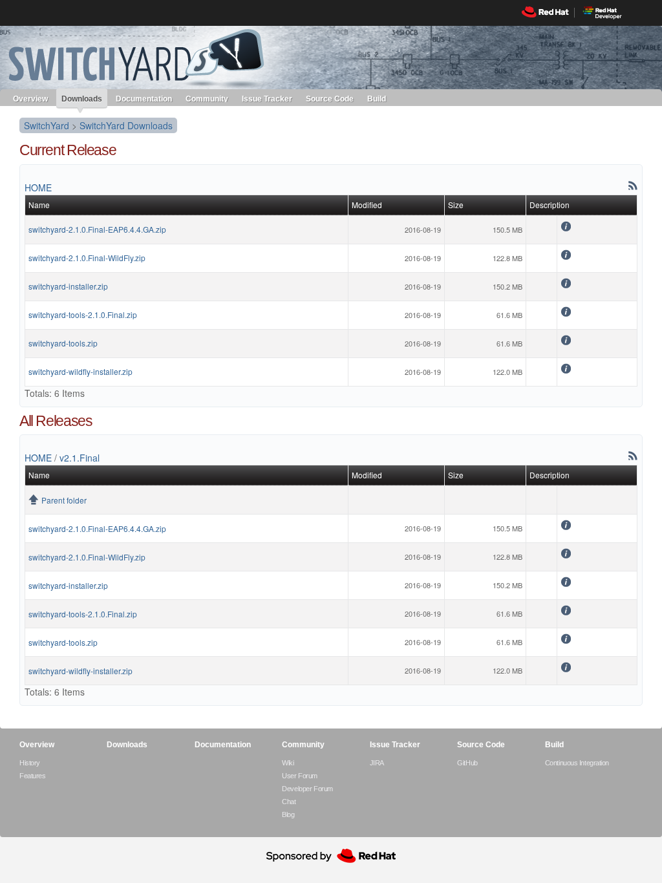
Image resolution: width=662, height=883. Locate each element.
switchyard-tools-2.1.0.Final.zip (82, 314)
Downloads (81, 98)
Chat (288, 801)
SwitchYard (46, 125)
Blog (288, 814)
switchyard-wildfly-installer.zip (80, 371)
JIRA (377, 763)
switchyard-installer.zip (68, 286)
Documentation (144, 98)
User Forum (299, 776)
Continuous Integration (577, 763)
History (29, 763)
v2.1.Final (79, 457)
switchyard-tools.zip (63, 342)
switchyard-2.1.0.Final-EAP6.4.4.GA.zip (97, 229)
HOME (38, 187)
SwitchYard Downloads (126, 125)
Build (376, 98)
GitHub (467, 763)
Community (207, 98)
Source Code (330, 98)
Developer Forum (307, 789)
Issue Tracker (267, 98)
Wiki (288, 763)
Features (32, 776)
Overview (30, 98)
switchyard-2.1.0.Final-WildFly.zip (86, 257)
